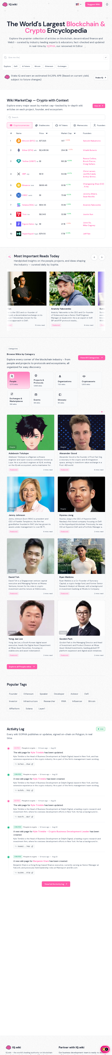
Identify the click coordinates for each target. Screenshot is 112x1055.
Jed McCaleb (89, 174)
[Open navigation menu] (107, 4)
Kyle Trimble (37, 752)
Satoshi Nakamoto (92, 141)
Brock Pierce (89, 161)
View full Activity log (54, 884)
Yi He (86, 186)
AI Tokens (26, 66)
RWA (63, 701)
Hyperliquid (28, 233)
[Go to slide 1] (99, 411)
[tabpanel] (56, 184)
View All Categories (89, 357)
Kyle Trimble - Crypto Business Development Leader (61, 831)
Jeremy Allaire (90, 194)
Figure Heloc (28, 224)
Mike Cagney (89, 225)
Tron (24, 214)
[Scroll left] (94, 257)
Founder (13, 693)
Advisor (74, 693)
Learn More (97, 77)
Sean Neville (89, 196)
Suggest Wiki (93, 4)
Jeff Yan (86, 233)
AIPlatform (14, 708)
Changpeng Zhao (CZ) (93, 184)
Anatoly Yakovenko (92, 205)
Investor (13, 701)
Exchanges (62, 66)
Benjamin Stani (41, 861)
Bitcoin (37, 66)
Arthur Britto (89, 176)
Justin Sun (88, 214)
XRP (24, 174)
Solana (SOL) (28, 205)
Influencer (77, 701)
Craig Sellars (89, 164)
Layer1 (42, 708)
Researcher (49, 701)
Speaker (44, 693)
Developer (59, 693)
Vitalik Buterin (90, 150)
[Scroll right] (102, 257)
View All (97, 106)
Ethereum (49, 66)
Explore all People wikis (20, 666)
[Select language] (79, 4)
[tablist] (56, 125)
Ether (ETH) (27, 150)
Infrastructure (31, 701)
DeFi (15, 66)
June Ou (87, 222)
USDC (25, 195)
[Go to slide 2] (101, 411)
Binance (26, 185)
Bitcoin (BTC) (28, 141)
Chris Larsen (89, 171)
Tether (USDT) (29, 161)
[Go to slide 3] (104, 411)
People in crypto (28, 748)
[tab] (19, 125)
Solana (29, 708)
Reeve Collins (89, 158)
